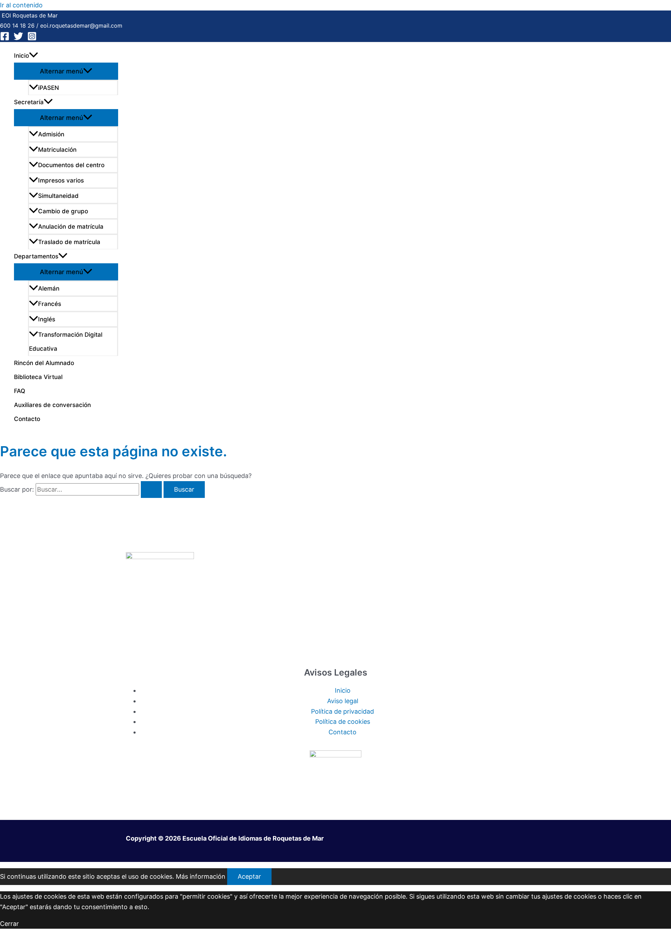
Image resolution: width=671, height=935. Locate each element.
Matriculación (57, 149)
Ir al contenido (21, 5)
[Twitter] (18, 38)
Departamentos (36, 256)
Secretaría (29, 102)
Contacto (27, 418)
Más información (200, 876)
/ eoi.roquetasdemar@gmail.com (78, 25)
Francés (49, 303)
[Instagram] (32, 38)
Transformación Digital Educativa (65, 341)
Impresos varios (61, 180)
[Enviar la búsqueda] (151, 489)
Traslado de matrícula (69, 241)
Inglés (46, 319)
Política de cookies (342, 721)
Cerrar (9, 923)
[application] (33, 56)
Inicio (21, 55)
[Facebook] (4, 38)
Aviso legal (342, 701)
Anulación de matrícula (70, 226)
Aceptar (249, 876)
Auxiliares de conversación (52, 404)
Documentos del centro (71, 165)
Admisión (51, 134)
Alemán (48, 288)
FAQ (19, 390)
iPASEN (48, 87)
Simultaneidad (58, 195)
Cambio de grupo (63, 211)
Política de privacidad (342, 711)
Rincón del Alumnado (44, 362)
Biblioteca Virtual (38, 376)
